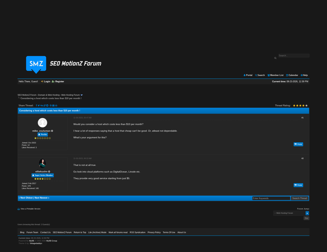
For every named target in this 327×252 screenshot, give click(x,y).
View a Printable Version (30, 209)
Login (47, 81)
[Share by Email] (53, 105)
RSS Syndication (137, 232)
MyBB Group (51, 241)
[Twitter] (39, 105)
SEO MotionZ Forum (27, 95)
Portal (249, 75)
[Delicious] (44, 105)
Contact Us (45, 232)
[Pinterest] (51, 105)
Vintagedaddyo (36, 243)
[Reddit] (47, 105)
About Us (181, 232)
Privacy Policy (154, 232)
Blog (22, 232)
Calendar (293, 75)
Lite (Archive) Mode (97, 232)
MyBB (31, 241)
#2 (302, 158)
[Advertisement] (163, 25)
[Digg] (41, 105)
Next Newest (41, 197)
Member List (276, 75)
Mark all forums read (118, 232)
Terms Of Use (169, 232)
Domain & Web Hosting (49, 95)
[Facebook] (36, 105)
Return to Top (80, 232)
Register (59, 81)
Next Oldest (26, 197)
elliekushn (41, 171)
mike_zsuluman (41, 130)
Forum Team (32, 232)
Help (305, 75)
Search (261, 75)
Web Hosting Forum (70, 95)
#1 (302, 118)
